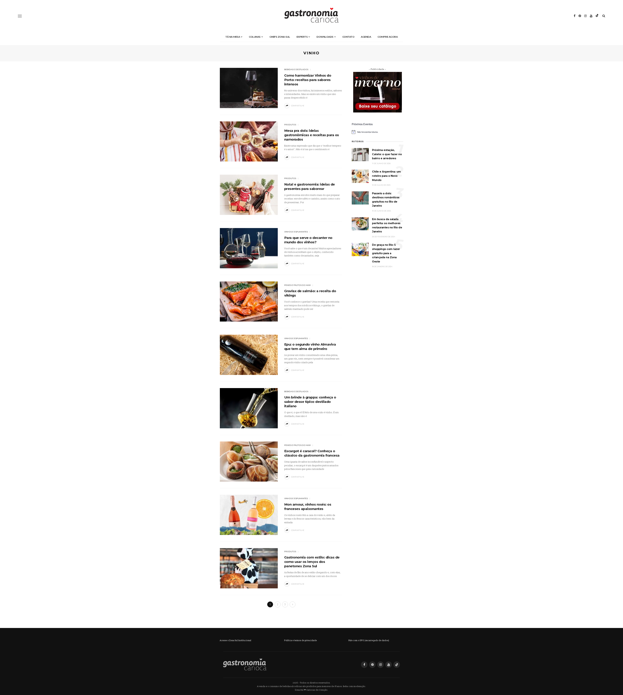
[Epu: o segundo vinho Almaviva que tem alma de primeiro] (249, 354)
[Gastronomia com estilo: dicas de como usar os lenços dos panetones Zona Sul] (249, 568)
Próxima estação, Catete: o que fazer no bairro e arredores (387, 154)
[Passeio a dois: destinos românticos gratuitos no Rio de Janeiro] (360, 197)
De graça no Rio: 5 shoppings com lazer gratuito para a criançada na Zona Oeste (386, 253)
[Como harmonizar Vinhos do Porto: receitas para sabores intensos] (249, 87)
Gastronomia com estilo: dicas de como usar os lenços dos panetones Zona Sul (312, 561)
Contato (348, 36)
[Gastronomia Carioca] (245, 664)
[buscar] (604, 16)
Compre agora (388, 36)
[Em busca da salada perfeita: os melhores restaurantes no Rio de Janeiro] (360, 223)
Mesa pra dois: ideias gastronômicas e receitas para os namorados (311, 135)
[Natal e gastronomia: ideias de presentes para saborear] (249, 194)
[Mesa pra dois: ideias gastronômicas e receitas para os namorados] (249, 141)
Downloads (325, 36)
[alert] (377, 132)
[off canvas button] (20, 16)
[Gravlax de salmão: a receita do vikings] (249, 301)
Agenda (366, 36)
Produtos (290, 124)
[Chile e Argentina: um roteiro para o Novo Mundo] (360, 176)
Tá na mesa (232, 36)
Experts (302, 36)
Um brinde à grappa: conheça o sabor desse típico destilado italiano (310, 401)
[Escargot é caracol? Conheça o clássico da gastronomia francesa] (249, 461)
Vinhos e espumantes (296, 231)
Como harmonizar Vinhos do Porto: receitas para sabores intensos (307, 80)
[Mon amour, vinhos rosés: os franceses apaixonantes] (249, 514)
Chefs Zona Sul (279, 36)
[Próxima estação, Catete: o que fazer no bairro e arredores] (360, 154)
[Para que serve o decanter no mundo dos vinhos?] (249, 248)
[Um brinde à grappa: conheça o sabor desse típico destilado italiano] (249, 408)
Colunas (255, 36)
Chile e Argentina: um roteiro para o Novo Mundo (386, 175)
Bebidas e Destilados (296, 69)
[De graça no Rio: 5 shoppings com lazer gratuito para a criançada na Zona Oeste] (360, 249)
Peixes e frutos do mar (297, 285)
